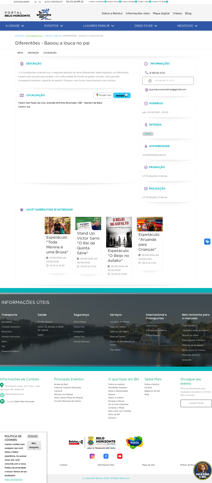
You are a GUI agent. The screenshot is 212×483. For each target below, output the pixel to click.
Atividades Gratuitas (117, 388)
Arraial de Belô (61, 384)
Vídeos (177, 13)
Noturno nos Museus (63, 394)
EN (67, 2)
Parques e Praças (116, 401)
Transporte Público (10, 351)
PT (78, 2)
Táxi (3, 346)
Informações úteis (138, 13)
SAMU (40, 335)
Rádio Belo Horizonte (24, 402)
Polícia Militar (80, 322)
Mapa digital (161, 13)
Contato (148, 388)
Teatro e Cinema (115, 398)
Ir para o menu (113, 1)
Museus (111, 394)
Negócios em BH (152, 391)
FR (71, 2)
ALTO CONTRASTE (53, 2)
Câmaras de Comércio (156, 330)
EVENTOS (51, 26)
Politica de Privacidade (190, 465)
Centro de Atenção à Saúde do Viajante (50, 328)
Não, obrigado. (34, 445)
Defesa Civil (79, 337)
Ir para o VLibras (159, 1)
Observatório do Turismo (193, 350)
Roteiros (112, 418)
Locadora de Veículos (120, 322)
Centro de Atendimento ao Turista (122, 343)
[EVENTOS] (61, 26)
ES (82, 2)
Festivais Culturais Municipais (67, 388)
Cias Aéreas (115, 350)
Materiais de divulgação (193, 345)
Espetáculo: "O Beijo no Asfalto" (118, 256)
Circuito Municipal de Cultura (67, 401)
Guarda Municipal (82, 342)
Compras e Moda (116, 408)
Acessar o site (164, 80)
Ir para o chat (144, 1)
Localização (50, 52)
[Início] (28, 9)
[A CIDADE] (22, 26)
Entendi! (32, 436)
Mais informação (13, 479)
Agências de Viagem (119, 332)
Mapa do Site (148, 465)
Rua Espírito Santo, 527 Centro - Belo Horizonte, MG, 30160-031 (20, 388)
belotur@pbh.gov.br (14, 394)
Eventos (19, 36)
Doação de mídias (190, 335)
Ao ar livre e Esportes (118, 404)
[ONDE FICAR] (155, 26)
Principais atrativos (191, 355)
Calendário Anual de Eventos (195, 330)
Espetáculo (36, 36)
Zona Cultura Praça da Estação (68, 398)
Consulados (151, 326)
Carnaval (58, 391)
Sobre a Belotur (112, 13)
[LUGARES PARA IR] (112, 26)
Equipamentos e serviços (193, 340)
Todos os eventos (116, 384)
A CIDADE (13, 26)
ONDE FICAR (143, 26)
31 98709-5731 (157, 73)
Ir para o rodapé (129, 1)
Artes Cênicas (53, 36)
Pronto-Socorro (45, 322)
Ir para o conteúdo (97, 1)
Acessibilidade (21, 2)
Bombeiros (79, 332)
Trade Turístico (189, 326)
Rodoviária (7, 332)
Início (20, 52)
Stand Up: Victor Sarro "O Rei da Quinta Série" (88, 243)
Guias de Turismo (118, 337)
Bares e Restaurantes (118, 391)
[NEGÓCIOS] (196, 26)
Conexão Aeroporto (11, 327)
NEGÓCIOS (185, 26)
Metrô (4, 342)
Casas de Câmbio (118, 327)
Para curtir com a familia (119, 411)
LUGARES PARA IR (96, 26)
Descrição (33, 52)
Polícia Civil (79, 327)
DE (75, 2)
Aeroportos (7, 322)
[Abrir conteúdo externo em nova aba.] (103, 95)
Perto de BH (114, 414)
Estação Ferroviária (11, 337)
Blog (188, 13)
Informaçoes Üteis (106, 465)
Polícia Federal (153, 335)
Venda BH (186, 360)
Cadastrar (196, 403)
